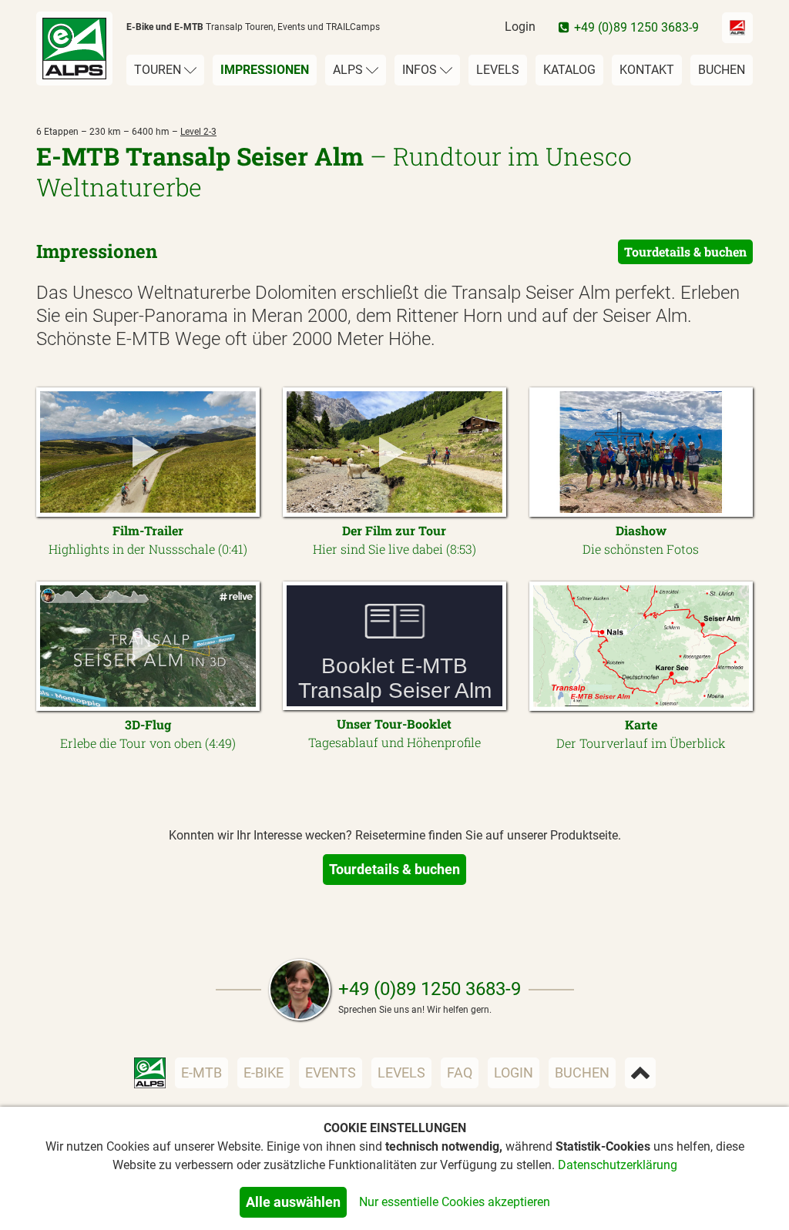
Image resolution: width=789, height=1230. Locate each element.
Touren (159, 69)
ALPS (349, 69)
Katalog (569, 69)
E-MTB (201, 1072)
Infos (421, 69)
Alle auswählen (293, 1202)
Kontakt (646, 69)
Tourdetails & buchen (685, 251)
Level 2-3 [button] (198, 131)
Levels (497, 69)
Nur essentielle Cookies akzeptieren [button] (454, 1202)
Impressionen (264, 69)
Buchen (721, 69)
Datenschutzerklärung (617, 1165)
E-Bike (263, 1072)
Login (520, 26)
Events (330, 1072)
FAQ (459, 1072)
